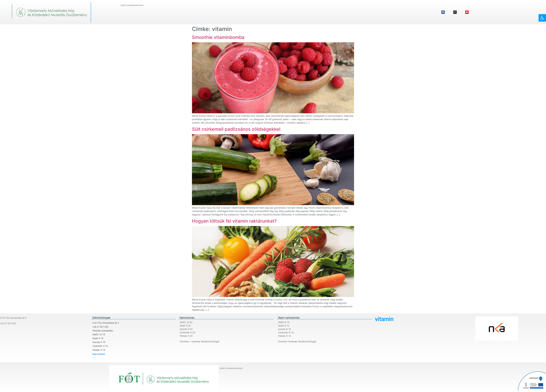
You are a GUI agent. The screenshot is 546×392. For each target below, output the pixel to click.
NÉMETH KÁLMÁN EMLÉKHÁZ (132, 5)
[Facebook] (443, 12)
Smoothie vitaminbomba (218, 37)
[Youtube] (467, 12)
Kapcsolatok (98, 354)
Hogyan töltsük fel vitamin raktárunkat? (234, 221)
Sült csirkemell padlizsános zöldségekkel (236, 129)
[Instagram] (455, 12)
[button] (542, 18)
